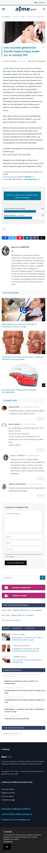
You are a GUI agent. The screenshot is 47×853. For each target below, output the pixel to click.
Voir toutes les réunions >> (12, 620)
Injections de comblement (36, 61)
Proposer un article (8, 793)
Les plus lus (30, 628)
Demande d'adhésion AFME (15, 809)
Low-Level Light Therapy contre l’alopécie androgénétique (19, 391)
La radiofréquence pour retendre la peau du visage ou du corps (24, 691)
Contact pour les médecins (14, 819)
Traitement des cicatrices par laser (16, 719)
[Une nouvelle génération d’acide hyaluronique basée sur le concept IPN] (23, 32)
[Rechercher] (42, 578)
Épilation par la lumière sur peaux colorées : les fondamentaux (21, 682)
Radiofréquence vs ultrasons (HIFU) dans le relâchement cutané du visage (19, 325)
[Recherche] (44, 9)
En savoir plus (8, 841)
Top (4, 229)
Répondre (40, 418)
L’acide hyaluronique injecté (14, 68)
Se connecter (40, 2)
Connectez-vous (7, 800)
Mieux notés (17, 628)
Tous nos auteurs (7, 796)
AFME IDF (21, 615)
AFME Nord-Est (25, 610)
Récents (6, 628)
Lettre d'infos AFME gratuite (16, 814)
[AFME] (23, 9)
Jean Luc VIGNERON (10, 61)
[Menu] (3, 9)
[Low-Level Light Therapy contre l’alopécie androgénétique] (23, 375)
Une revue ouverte (7, 789)
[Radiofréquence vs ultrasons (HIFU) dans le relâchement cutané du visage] (23, 309)
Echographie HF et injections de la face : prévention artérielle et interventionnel (23, 358)
